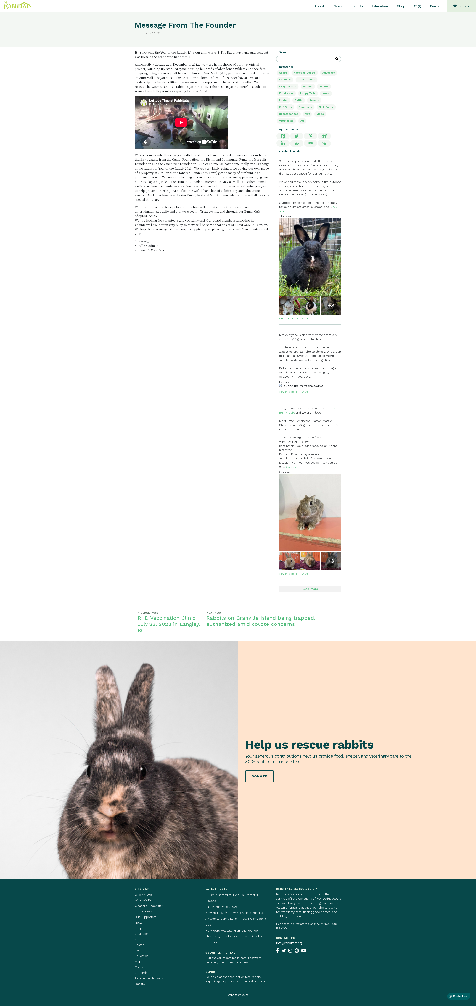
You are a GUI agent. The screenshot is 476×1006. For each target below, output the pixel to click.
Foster (139, 945)
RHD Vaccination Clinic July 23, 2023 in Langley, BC (169, 624)
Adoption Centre (305, 72)
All (302, 120)
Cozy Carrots (287, 86)
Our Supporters (145, 917)
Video (320, 113)
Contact (436, 6)
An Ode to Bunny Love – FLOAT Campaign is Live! (236, 921)
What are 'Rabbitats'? (149, 906)
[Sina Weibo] (324, 136)
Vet (307, 113)
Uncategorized (288, 113)
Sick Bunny (326, 106)
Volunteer (141, 933)
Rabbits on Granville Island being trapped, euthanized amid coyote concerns (261, 621)
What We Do (143, 900)
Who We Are (143, 894)
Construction (306, 79)
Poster (283, 100)
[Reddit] (296, 143)
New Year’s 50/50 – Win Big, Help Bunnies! (234, 912)
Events (357, 6)
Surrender (142, 972)
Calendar (285, 79)
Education (380, 6)
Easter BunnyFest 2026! (221, 907)
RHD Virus (285, 106)
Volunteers (286, 120)
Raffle (299, 100)
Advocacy (328, 72)
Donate (308, 86)
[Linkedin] (283, 143)
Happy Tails (308, 93)
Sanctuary (305, 106)
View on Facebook (289, 318)
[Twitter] (296, 136)
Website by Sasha (238, 995)
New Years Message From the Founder (232, 930)
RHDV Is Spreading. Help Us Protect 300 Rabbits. (233, 898)
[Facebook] (283, 136)
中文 (417, 6)
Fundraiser (286, 93)
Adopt (283, 72)
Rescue (314, 100)
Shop (401, 6)
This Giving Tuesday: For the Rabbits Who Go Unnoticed (236, 939)
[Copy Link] (324, 143)
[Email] (310, 143)
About (319, 6)
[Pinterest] (310, 136)
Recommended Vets (149, 978)
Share (305, 318)
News (337, 6)
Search (283, 52)
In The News (143, 911)
